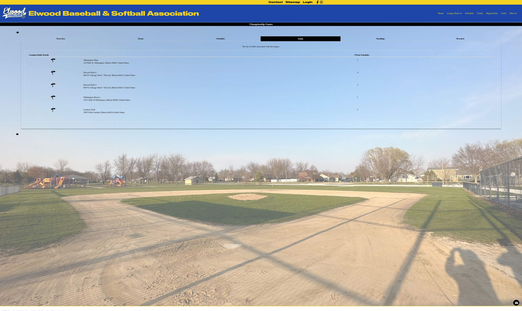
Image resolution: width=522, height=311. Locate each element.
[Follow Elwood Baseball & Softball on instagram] (321, 2)
